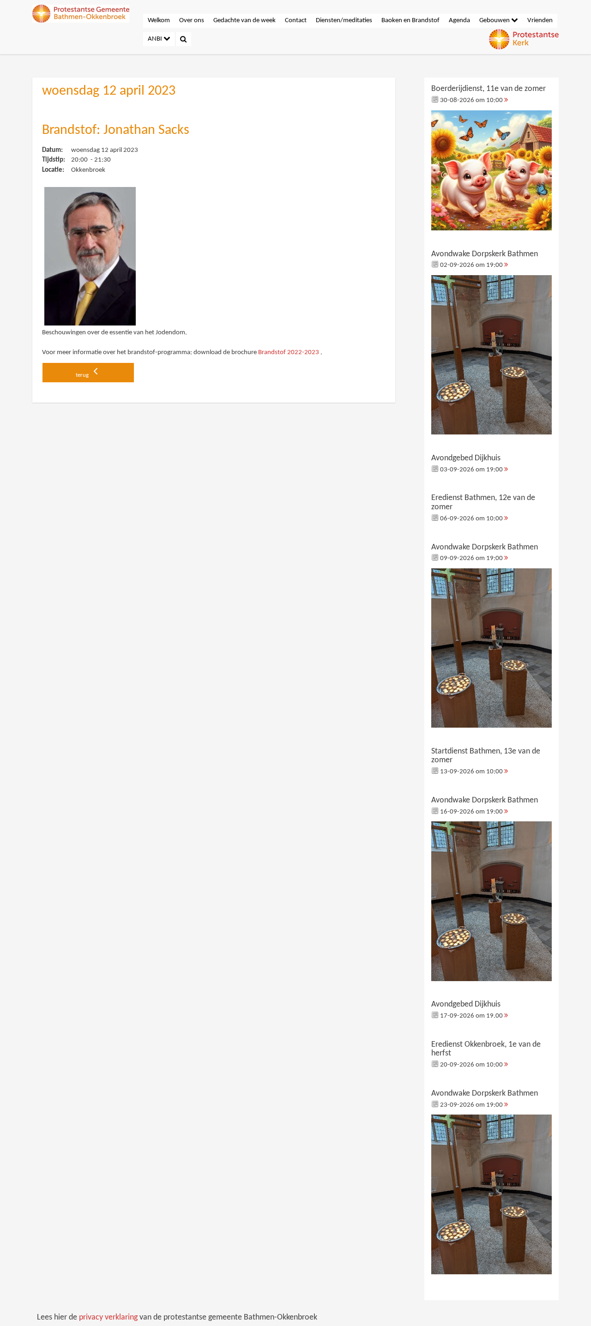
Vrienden (540, 20)
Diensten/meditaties (344, 20)
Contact (296, 20)
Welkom (159, 20)
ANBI (155, 39)
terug (83, 375)
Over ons (191, 20)
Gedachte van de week (244, 20)
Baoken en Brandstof (410, 20)
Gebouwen (495, 20)
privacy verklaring (108, 1317)
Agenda (459, 20)
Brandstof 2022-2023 (288, 352)
